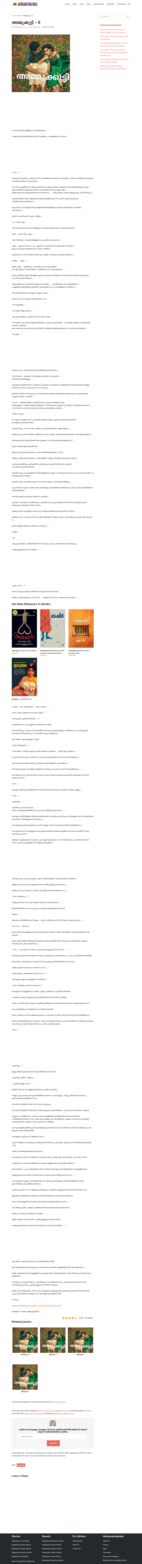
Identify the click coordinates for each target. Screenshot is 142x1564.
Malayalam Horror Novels (51, 1556)
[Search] (128, 16)
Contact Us (77, 1549)
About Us (76, 1545)
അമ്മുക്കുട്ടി (21, 1465)
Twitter (60, 1413)
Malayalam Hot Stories (20, 1556)
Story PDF (110, 4)
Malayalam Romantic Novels (52, 1541)
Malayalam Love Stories (21, 1541)
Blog (104, 1549)
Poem (89, 4)
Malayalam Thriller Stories (21, 1549)
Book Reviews (64, 1411)
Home (67, 4)
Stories (47, 1411)
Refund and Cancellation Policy (114, 1560)
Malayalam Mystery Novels (52, 1549)
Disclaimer (107, 1552)
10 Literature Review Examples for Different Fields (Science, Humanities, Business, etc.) (114, 52)
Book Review (99, 4)
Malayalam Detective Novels (52, 1560)
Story (82, 4)
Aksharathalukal (111, 25)
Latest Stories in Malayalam (34, 1413)
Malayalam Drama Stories (21, 1545)
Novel (75, 4)
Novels (41, 1411)
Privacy (106, 1545)
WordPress (30, 1561)
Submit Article (78, 1541)
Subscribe (53, 1443)
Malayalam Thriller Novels (52, 1552)
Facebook (70, 1413)
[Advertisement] (53, 113)
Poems (53, 1411)
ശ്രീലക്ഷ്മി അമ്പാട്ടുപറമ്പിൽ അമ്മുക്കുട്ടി (27, 27)
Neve (14, 1561)
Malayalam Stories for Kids (21, 1552)
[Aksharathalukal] (25, 4)
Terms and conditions (111, 1556)
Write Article (121, 4)
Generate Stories (59, 1402)
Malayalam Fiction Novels (51, 1545)
